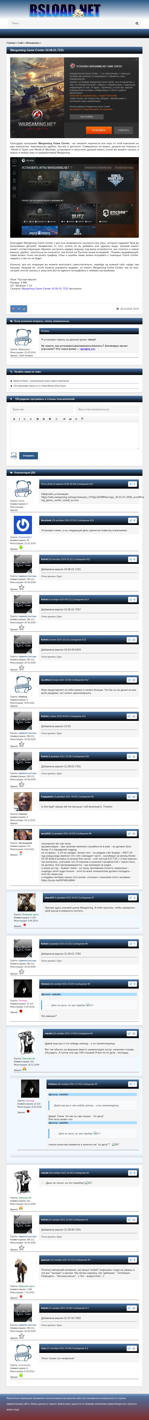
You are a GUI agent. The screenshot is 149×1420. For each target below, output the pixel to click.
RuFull (44, 559)
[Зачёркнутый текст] (31, 419)
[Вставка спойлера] (82, 419)
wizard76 (49, 897)
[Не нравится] (13, 309)
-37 (18, 309)
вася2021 (46, 833)
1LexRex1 (46, 680)
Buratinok (46, 520)
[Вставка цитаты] (70, 419)
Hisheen (45, 984)
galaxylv (45, 1260)
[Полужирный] (14, 419)
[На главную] (74, 9)
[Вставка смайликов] (57, 419)
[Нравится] (24, 309)
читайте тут (87, 348)
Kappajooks (47, 796)
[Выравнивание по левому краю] (38, 419)
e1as (43, 1348)
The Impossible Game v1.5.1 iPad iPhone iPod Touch (39, 386)
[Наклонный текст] (19, 419)
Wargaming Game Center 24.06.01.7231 (44, 288)
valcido (48, 1033)
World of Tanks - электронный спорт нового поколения (41, 381)
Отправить (28, 455)
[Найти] (137, 23)
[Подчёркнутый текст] (25, 419)
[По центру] (44, 419)
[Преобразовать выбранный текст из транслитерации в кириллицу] (76, 419)
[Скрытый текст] (64, 419)
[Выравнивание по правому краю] (50, 419)
